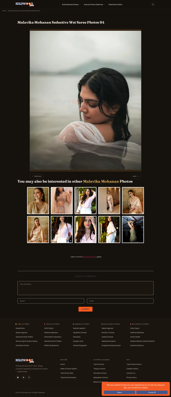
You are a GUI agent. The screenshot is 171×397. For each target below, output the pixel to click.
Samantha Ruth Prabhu (24, 337)
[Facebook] (18, 377)
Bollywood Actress (100, 382)
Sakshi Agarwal (21, 332)
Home (4, 11)
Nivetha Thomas (108, 332)
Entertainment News (70, 4)
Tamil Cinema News (133, 364)
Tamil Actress (98, 364)
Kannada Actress (100, 373)
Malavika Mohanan (101, 181)
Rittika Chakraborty (51, 345)
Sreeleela (76, 337)
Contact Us (130, 373)
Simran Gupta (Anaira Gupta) (27, 341)
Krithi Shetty (48, 328)
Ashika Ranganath (80, 345)
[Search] (152, 4)
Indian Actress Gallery (68, 369)
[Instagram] (29, 377)
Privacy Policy (131, 377)
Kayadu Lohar (78, 341)
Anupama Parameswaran (111, 345)
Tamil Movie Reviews (68, 377)
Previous (38, 176)
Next (135, 176)
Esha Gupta (134, 328)
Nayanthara (20, 328)
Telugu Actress (99, 369)
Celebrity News (132, 369)
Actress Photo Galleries (93, 4)
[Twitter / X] (23, 377)
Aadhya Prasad (107, 337)
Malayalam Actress (100, 377)
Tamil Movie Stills (115, 4)
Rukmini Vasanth (79, 328)
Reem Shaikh (135, 337)
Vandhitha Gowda (79, 332)
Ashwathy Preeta (22, 345)
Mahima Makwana (51, 332)
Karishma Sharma (136, 345)
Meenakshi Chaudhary (52, 337)
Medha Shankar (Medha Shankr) (142, 341)
